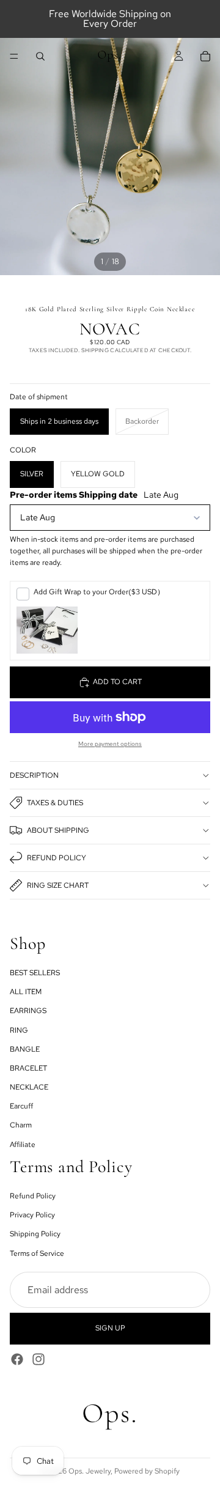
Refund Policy (56, 858)
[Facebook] (17, 1358)
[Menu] (14, 56)
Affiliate (22, 1144)
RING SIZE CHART (58, 885)
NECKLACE (29, 1087)
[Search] (40, 56)
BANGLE (25, 1048)
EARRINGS (28, 1011)
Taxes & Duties (55, 803)
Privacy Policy (32, 1215)
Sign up (110, 1328)
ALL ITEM (26, 992)
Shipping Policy (35, 1234)
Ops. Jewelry (89, 1471)
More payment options (110, 744)
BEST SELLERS (35, 973)
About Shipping (58, 830)
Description (34, 775)
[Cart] (205, 56)
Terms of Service (37, 1253)
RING (19, 1030)
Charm (21, 1125)
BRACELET (28, 1068)
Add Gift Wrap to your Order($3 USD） (99, 592)
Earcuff (21, 1106)
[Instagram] (38, 1358)
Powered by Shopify (147, 1471)
